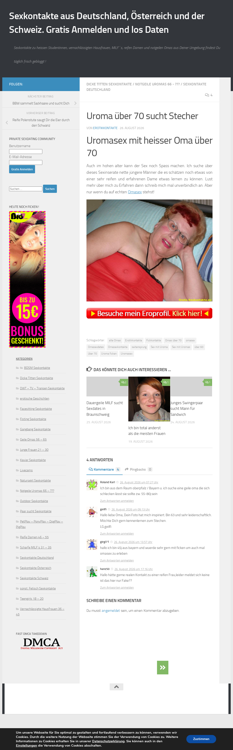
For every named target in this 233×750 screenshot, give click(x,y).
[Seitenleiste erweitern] (162, 667)
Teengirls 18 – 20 (31, 599)
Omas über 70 (173, 340)
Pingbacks (140, 469)
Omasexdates (96, 347)
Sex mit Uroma (159, 347)
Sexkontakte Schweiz (34, 578)
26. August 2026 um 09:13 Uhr (130, 509)
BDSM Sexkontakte (37, 368)
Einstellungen (26, 745)
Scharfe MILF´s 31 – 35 (35, 547)
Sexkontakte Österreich (35, 568)
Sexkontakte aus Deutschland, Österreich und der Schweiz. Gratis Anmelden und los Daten (107, 22)
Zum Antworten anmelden (117, 501)
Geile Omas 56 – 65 (33, 439)
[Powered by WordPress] (28, 704)
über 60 (199, 347)
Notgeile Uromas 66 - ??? (157, 84)
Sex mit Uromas (181, 347)
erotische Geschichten (34, 399)
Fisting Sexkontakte (33, 419)
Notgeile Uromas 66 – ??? (37, 491)
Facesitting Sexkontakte (36, 409)
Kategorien (24, 358)
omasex (190, 340)
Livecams (26, 470)
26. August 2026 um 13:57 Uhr (133, 542)
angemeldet (111, 610)
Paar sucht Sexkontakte (35, 511)
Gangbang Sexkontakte (35, 429)
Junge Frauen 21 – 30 (34, 450)
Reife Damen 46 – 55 (34, 537)
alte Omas (115, 340)
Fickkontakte (153, 340)
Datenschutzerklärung (108, 741)
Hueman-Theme (68, 704)
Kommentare (106, 469)
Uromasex (126, 353)
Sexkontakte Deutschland (37, 558)
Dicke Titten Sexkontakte (109, 84)
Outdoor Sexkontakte (34, 501)
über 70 (92, 353)
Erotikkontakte (105, 128)
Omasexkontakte (117, 347)
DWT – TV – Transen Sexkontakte (42, 388)
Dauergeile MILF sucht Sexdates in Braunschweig (104, 409)
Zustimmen (201, 739)
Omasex (135, 191)
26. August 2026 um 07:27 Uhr (139, 482)
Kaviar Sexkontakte (33, 460)
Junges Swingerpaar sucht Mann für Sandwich (186, 409)
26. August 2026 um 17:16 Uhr (133, 569)
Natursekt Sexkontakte (35, 480)
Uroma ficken (108, 353)
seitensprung (139, 347)
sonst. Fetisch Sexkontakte (38, 588)
